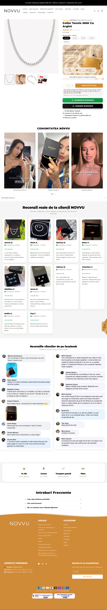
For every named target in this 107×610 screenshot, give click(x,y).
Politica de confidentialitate (47, 532)
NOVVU (66, 524)
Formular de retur (44, 544)
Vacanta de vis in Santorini (47, 550)
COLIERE (66, 539)
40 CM (66, 38)
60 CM (66, 42)
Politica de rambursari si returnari (46, 528)
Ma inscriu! (87, 576)
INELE (65, 542)
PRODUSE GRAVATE (70, 527)
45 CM (75, 38)
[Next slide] (100, 163)
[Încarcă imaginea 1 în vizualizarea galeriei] (10, 79)
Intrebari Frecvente (44, 547)
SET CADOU (67, 530)
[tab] (52, 194)
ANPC (40, 538)
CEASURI (66, 536)
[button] (94, 11)
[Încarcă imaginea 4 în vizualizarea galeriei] (42, 79)
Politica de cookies (44, 535)
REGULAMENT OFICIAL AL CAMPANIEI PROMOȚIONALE (47, 554)
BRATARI (66, 533)
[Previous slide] (6, 163)
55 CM (92, 38)
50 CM (83, 38)
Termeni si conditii (44, 524)
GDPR (40, 541)
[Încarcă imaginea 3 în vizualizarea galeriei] (31, 79)
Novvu (41, 590)
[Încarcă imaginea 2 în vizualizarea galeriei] (20, 79)
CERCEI (66, 545)
